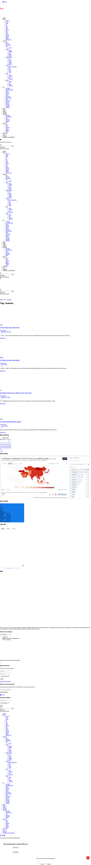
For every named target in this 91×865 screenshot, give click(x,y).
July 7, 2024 (4, 364)
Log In (2, 694)
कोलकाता (8, 107)
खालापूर (7, 30)
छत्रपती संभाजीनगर (13, 66)
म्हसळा (7, 37)
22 (8, 446)
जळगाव (10, 84)
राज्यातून (4, 41)
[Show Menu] (0, 278)
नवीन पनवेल (8, 45)
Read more (2, 338)
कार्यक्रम (7, 127)
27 (5, 447)
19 (4, 446)
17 (0, 446)
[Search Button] (0, 144)
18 (2, 446)
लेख (6, 118)
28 (7, 447)
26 (4, 447)
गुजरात (7, 91)
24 (0, 447)
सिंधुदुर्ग (10, 50)
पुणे (9, 58)
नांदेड (10, 71)
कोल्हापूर (10, 64)
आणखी (4, 123)
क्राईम (4, 110)
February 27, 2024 (5, 397)
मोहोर (7, 122)
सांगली (10, 61)
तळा (6, 31)
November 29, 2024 (6, 331)
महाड (7, 33)
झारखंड (7, 103)
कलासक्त (8, 121)
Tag (5, 299)
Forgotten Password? (5, 681)
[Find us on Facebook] (0, 4)
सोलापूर (10, 62)
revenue (9, 299)
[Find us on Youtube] (4, 4)
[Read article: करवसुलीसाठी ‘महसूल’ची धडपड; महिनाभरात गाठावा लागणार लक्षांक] (45, 381)
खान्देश (7, 80)
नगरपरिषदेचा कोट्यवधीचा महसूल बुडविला (9, 360)
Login (5, 1)
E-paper (5, 135)
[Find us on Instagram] (1, 4)
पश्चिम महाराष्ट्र (9, 57)
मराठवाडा (8, 65)
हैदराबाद (7, 102)
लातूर (10, 69)
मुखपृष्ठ (4, 18)
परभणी (10, 72)
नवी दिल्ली (8, 88)
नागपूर (10, 75)
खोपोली (1, 357)
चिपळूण (10, 54)
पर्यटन (7, 129)
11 (2, 444)
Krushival (3, 330)
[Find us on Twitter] (3, 4)
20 (5, 446)
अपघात (4, 111)
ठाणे (6, 46)
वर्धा (9, 77)
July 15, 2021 (4, 426)
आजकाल (7, 119)
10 (0, 444)
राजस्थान (8, 104)
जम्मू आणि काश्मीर (9, 89)
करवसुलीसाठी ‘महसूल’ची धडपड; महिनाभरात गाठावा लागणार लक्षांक (15, 393)
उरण (7, 27)
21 (7, 446)
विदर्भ (7, 73)
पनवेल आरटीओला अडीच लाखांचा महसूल (9, 327)
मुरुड (7, 22)
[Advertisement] (42, 614)
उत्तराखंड (7, 106)
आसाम (7, 95)
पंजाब (7, 99)
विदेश (4, 108)
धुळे (9, 83)
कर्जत (7, 29)
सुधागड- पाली (8, 39)
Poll (4, 134)
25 (2, 447)
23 (10, 446)
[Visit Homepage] (10, 287)
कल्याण (10, 48)
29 (8, 447)
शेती (6, 126)
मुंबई (6, 42)
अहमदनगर (11, 85)
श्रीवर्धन (7, 38)
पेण (6, 25)
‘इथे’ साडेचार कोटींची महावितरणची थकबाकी (10, 422)
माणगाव (7, 34)
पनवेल (7, 23)
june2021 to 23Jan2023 (9, 137)
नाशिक (10, 81)
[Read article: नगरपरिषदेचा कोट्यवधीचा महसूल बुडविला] (45, 348)
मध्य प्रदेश (8, 96)
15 (8, 444)
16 (10, 444)
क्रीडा (7, 125)
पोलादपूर (7, 35)
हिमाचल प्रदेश (9, 98)
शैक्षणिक (7, 130)
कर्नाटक (7, 92)
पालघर (10, 56)
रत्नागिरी (10, 52)
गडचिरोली (11, 79)
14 (7, 444)
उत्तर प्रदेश (8, 100)
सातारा (10, 60)
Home (1, 299)
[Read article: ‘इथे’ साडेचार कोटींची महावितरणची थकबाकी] (45, 411)
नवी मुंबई (7, 43)
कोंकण (7, 49)
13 (5, 444)
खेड (9, 53)
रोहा (6, 26)
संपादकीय (5, 114)
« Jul (1, 451)
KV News (5, 133)
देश (3, 87)
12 (4, 444)
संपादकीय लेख (9, 117)
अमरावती (10, 76)
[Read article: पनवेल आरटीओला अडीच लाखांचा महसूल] (45, 315)
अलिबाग (7, 20)
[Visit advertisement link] (26, 15)
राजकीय (4, 112)
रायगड (4, 19)
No (48, 864)
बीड (9, 68)
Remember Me (5, 676)
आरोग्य (7, 131)
